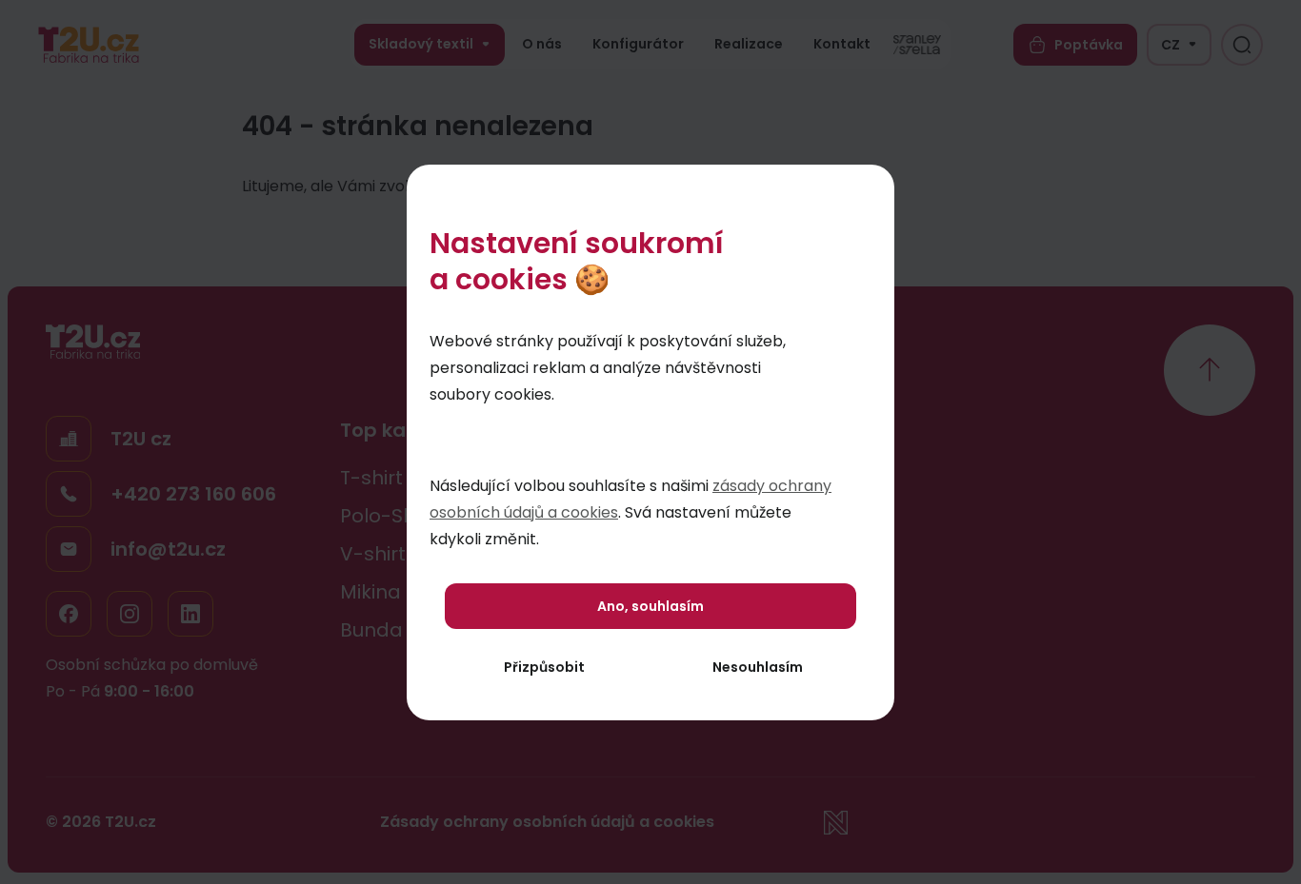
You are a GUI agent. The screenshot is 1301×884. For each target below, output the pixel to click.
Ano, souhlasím (650, 606)
